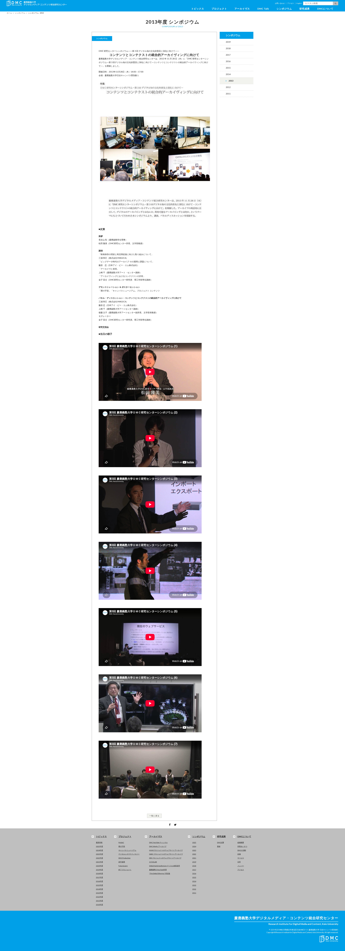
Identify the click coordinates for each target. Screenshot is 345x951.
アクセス (290, 3)
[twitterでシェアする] (175, 824)
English (299, 3)
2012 (228, 87)
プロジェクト (219, 8)
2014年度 (99, 889)
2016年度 (99, 881)
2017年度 (99, 877)
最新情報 (99, 842)
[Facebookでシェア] (169, 824)
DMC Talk (263, 8)
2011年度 (99, 901)
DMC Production (124, 858)
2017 (228, 55)
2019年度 (99, 870)
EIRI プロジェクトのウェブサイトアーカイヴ (165, 858)
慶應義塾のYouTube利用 (158, 870)
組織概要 (240, 842)
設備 (239, 854)
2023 (194, 850)
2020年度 (99, 866)
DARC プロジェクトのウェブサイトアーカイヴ (166, 854)
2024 (194, 846)
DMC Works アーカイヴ (157, 846)
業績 (218, 846)
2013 (231, 80)
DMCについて (325, 8)
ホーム (9, 13)
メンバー (240, 866)
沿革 (239, 862)
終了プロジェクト (124, 870)
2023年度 (99, 854)
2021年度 (99, 862)
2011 (228, 93)
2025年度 (99, 846)
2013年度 (99, 893)
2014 (228, 74)
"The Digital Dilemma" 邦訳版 (159, 873)
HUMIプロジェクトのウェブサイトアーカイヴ (166, 850)
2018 (228, 48)
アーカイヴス (242, 8)
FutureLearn (123, 866)
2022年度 (99, 858)
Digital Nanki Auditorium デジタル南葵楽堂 (164, 866)
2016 (228, 61)
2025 (194, 842)
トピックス (197, 8)
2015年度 (99, 885)
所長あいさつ (242, 846)
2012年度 (99, 897)
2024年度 (99, 850)
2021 (194, 858)
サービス (240, 858)
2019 (228, 42)
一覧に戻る (154, 816)
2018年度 (99, 873)
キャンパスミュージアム (127, 850)
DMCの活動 (241, 850)
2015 (228, 68)
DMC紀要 (220, 842)
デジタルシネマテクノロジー (128, 854)
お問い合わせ (280, 3)
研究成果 (304, 8)
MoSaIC (121, 842)
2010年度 (99, 905)
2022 (194, 854)
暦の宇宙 (121, 846)
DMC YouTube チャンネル (158, 842)
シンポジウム (284, 8)
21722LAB (153, 862)
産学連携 (121, 862)
